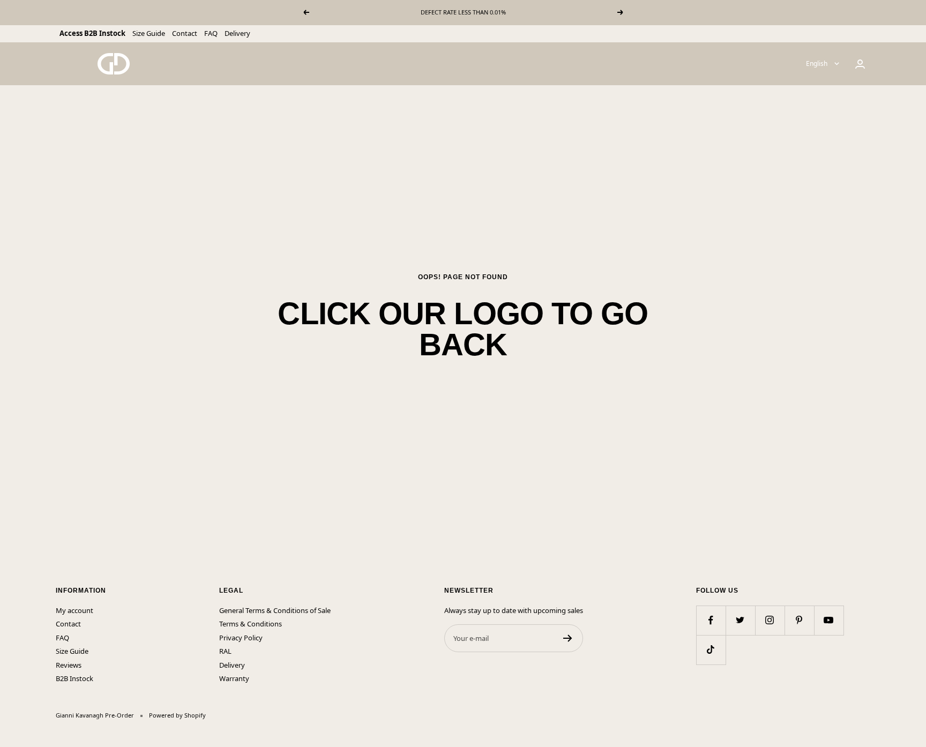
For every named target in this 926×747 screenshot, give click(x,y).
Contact (184, 33)
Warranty (234, 678)
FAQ (211, 33)
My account (74, 610)
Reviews (68, 665)
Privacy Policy (241, 638)
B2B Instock (74, 678)
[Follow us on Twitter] (740, 620)
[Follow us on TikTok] (711, 649)
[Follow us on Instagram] (770, 620)
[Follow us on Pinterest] (799, 620)
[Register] (567, 638)
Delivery (237, 33)
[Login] (860, 64)
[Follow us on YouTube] (828, 620)
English (817, 63)
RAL (225, 651)
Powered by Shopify (177, 715)
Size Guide (148, 33)
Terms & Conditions (250, 624)
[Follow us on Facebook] (711, 620)
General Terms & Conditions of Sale (275, 610)
